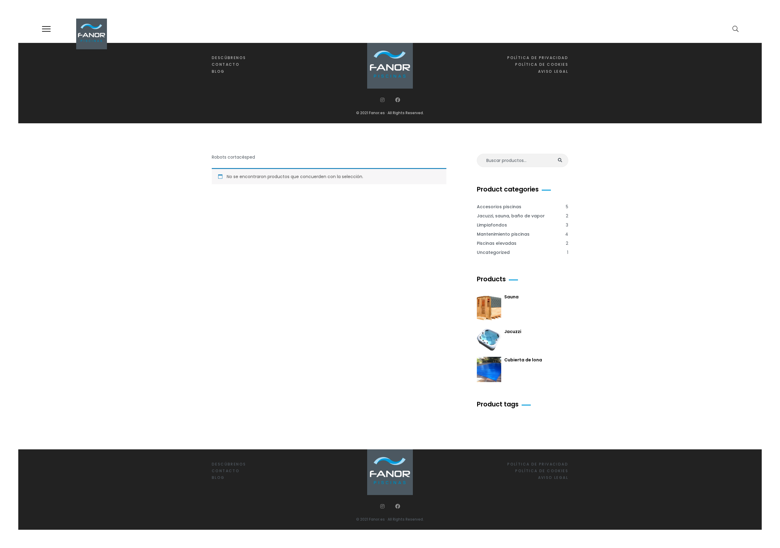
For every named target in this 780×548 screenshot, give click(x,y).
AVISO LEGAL (553, 71)
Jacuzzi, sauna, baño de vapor (511, 216)
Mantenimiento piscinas (503, 234)
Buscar (560, 160)
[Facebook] (397, 99)
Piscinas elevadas (496, 243)
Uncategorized (493, 252)
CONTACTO (225, 64)
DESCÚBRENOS (229, 57)
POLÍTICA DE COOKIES (541, 64)
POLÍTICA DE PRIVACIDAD (537, 57)
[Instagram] (382, 99)
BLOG (218, 71)
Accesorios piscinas (499, 207)
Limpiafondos (492, 225)
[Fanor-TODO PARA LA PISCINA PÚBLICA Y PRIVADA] (91, 34)
